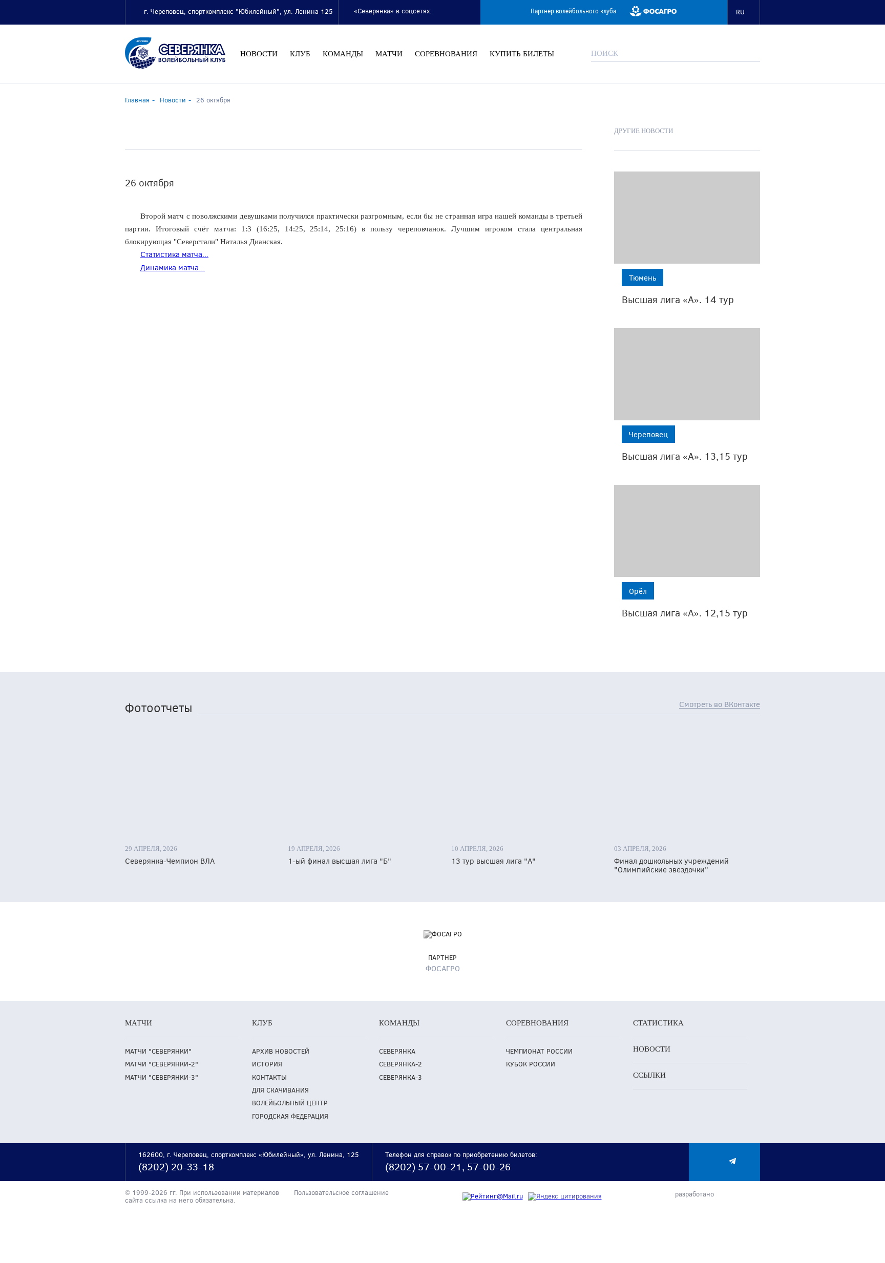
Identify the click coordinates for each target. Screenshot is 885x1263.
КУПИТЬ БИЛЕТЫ (522, 54)
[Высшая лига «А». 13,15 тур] (687, 374)
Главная (137, 99)
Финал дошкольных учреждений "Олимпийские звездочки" (671, 865)
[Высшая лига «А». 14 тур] (687, 218)
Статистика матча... (174, 254)
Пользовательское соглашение (341, 1193)
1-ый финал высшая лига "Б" (339, 861)
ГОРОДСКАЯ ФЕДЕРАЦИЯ (290, 1116)
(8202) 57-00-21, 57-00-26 (448, 1166)
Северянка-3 (400, 1077)
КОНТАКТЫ (269, 1077)
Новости (173, 99)
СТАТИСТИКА (658, 1023)
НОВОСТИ (259, 54)
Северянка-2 (400, 1064)
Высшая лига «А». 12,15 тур (685, 612)
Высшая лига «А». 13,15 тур (685, 456)
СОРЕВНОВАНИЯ (446, 54)
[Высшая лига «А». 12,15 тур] (687, 531)
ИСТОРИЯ (267, 1064)
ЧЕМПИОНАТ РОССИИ (539, 1051)
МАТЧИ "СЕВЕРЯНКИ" (158, 1051)
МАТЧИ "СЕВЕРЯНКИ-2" (161, 1064)
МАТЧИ (389, 54)
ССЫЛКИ (649, 1075)
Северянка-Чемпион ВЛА (170, 861)
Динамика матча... (172, 267)
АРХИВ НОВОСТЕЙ (280, 1051)
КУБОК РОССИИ (530, 1064)
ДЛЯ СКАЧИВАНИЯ (280, 1090)
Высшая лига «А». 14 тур (678, 299)
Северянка (397, 1051)
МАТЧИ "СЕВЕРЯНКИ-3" (161, 1077)
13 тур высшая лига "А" (493, 861)
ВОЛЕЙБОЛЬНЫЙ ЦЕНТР (290, 1103)
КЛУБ (300, 54)
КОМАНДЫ (343, 54)
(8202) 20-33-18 (176, 1166)
